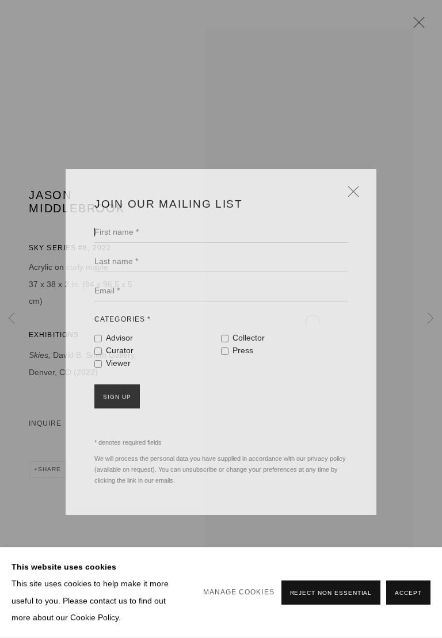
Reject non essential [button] (331, 593)
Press (243, 337)
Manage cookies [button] (239, 592)
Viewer (118, 350)
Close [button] (350, 182)
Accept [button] (408, 593)
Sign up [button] (117, 383)
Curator (120, 337)
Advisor (119, 324)
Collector (249, 324)
